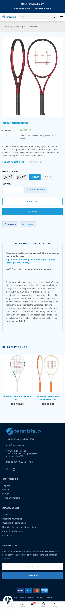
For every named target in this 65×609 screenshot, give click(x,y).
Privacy (5, 494)
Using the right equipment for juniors (19, 527)
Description (22, 243)
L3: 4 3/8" (35, 177)
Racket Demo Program (12, 531)
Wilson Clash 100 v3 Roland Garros (48, 398)
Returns (5, 489)
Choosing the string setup (14, 523)
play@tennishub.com (32, 4)
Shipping (6, 485)
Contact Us (7, 535)
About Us (6, 514)
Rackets (34, 136)
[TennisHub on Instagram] (14, 469)
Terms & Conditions (11, 498)
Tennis (41, 136)
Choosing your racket (12, 519)
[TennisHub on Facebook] (6, 469)
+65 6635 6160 (22, 8)
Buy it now (32, 211)
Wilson (48, 136)
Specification (42, 243)
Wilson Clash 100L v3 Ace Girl (17, 398)
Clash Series (25, 136)
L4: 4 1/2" (48, 177)
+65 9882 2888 (43, 8)
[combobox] (38, 17)
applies (5, 558)
